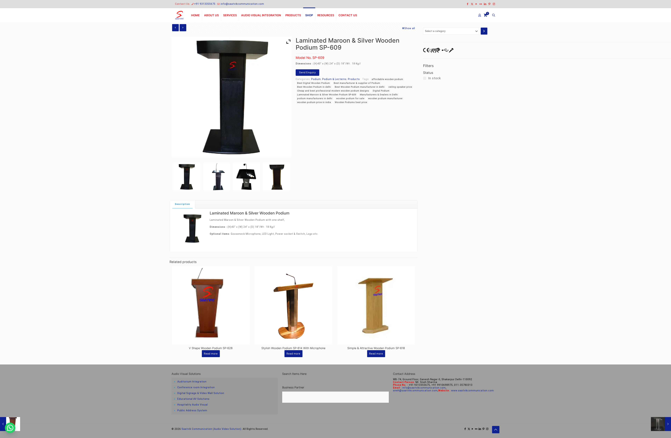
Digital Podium (381, 90)
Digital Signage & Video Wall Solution (200, 393)
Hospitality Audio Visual (192, 404)
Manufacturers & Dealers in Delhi (379, 94)
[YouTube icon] (476, 4)
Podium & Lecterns (334, 79)
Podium (316, 79)
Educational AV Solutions (193, 398)
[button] (10, 428)
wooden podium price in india (314, 102)
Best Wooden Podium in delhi (314, 87)
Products (354, 79)
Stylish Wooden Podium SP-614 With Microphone (293, 348)
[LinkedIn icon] (485, 4)
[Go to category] (484, 31)
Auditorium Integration (192, 381)
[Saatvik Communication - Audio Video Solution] (179, 15)
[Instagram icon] (494, 4)
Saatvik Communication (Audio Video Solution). (212, 429)
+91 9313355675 (204, 3)
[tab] (182, 204)
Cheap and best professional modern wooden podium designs (333, 90)
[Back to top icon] (495, 429)
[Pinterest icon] (489, 4)
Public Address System (192, 410)
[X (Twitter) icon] (472, 4)
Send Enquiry (307, 72)
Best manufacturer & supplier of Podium (357, 83)
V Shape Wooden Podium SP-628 (211, 348)
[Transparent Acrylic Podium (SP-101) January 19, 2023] (661, 424)
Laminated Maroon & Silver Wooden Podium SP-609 (326, 94)
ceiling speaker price (400, 87)
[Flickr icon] (480, 4)
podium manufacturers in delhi (314, 98)
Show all (409, 28)
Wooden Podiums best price (351, 102)
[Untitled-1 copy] (186, 176)
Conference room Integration (196, 387)
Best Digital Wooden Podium (313, 83)
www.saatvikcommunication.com (472, 390)
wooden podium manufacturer (385, 98)
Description (182, 204)
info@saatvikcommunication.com (242, 3)
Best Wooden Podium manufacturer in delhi (360, 87)
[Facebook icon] (467, 4)
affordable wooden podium (387, 79)
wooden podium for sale (350, 98)
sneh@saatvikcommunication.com (415, 390)
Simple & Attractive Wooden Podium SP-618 (376, 348)
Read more (211, 353)
